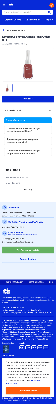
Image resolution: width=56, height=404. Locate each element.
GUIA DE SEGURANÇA (14, 282)
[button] (50, 12)
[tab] (7, 88)
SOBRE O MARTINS (36, 282)
